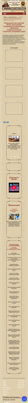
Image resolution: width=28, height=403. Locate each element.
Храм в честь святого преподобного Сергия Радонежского (14, 297)
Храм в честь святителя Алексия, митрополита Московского (14, 358)
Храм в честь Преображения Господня (14, 302)
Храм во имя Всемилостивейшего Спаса (14, 254)
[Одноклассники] (6, 122)
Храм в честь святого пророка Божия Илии (14, 288)
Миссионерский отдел (7, 387)
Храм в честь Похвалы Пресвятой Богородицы (14, 348)
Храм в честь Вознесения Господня (14, 325)
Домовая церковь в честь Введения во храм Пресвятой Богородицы (14, 330)
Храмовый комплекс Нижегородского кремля (14, 265)
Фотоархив (5, 385)
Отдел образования (21, 380)
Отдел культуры (21, 382)
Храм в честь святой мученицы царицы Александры (14, 363)
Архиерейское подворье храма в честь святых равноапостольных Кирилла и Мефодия (14, 259)
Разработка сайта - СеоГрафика (9, 399)
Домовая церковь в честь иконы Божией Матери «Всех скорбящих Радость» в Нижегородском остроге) (14, 342)
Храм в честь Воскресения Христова (14, 321)
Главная (12, 8)
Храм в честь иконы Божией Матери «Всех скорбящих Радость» (14, 336)
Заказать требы (6, 392)
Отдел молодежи (21, 384)
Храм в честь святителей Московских (14, 283)
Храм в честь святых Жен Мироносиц (14, 307)
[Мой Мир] (8, 122)
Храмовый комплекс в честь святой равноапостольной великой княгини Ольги (14, 352)
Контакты (22, 8)
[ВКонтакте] (4, 122)
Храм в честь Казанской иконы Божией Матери (14, 316)
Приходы (4, 384)
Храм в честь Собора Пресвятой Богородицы (14, 274)
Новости (17, 8)
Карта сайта (5, 391)
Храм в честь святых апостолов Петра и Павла (14, 278)
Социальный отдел (13, 16)
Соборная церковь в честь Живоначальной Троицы (14, 311)
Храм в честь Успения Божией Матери (14, 269)
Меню (4, 13)
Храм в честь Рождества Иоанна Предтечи (14, 292)
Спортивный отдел (6, 389)
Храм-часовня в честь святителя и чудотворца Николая (14, 368)
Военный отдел (21, 387)
